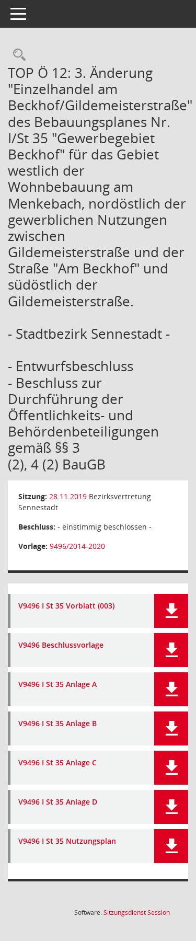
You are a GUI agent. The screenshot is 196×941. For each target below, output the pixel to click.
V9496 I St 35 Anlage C (57, 763)
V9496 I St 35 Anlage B (57, 723)
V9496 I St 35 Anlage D (57, 802)
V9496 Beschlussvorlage (60, 645)
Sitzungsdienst (136, 912)
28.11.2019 (68, 496)
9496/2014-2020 (77, 546)
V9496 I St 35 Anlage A (57, 684)
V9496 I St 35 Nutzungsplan (67, 841)
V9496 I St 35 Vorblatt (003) (66, 606)
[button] (171, 611)
